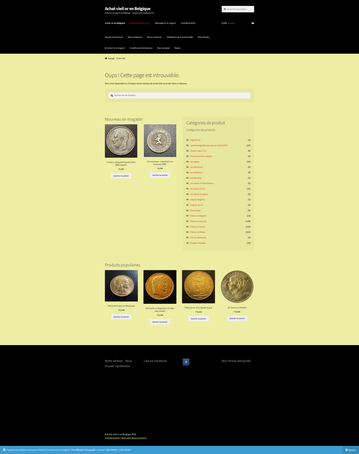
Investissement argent (201, 156)
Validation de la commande (180, 37)
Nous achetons (135, 37)
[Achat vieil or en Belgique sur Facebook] (186, 362)
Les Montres (196, 177)
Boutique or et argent (165, 23)
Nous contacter (154, 37)
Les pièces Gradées (199, 194)
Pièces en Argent (198, 215)
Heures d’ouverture (114, 37)
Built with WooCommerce (134, 437)
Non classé (195, 210)
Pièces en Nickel (197, 232)
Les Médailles (196, 172)
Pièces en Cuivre (197, 226)
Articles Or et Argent (115, 48)
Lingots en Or (196, 205)
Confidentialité (188, 23)
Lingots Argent (197, 199)
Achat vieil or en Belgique (127, 8)
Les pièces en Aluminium (201, 183)
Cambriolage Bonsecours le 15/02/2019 (208, 145)
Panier (177, 48)
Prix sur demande (198, 237)
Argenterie (195, 139)
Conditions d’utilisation (141, 48)
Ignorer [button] (352, 449)
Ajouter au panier (121, 176)
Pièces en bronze (198, 221)
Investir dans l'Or (198, 150)
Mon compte (163, 48)
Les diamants (196, 167)
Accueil (111, 58)
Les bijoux (194, 161)
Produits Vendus (197, 243)
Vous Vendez (204, 37)
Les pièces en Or (197, 188)
